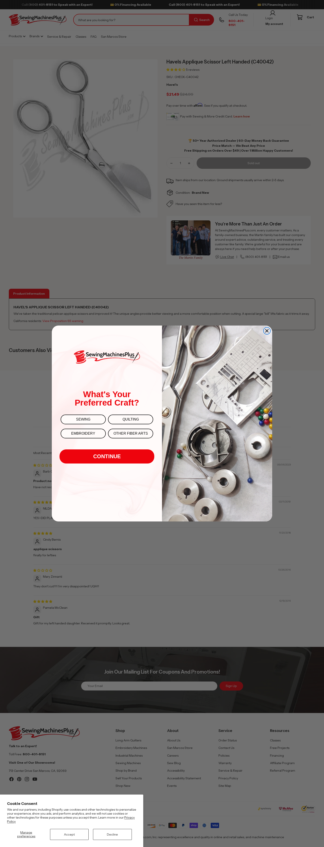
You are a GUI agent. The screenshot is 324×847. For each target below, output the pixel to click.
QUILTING (131, 419)
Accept (69, 834)
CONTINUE (107, 456)
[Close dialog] (266, 330)
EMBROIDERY (83, 433)
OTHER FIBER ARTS (131, 433)
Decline (112, 834)
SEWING (83, 419)
